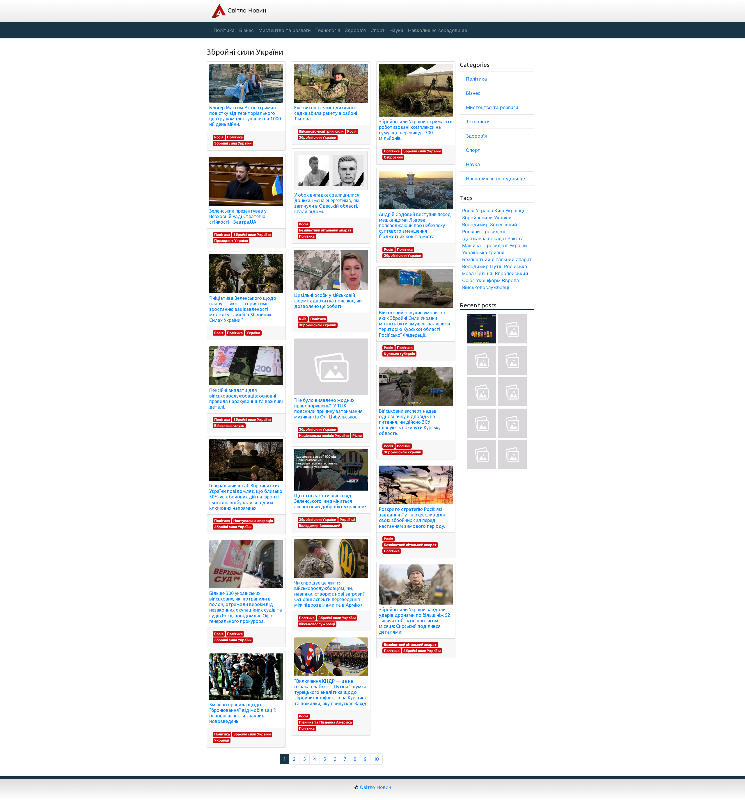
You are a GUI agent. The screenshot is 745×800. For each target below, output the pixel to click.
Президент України (231, 240)
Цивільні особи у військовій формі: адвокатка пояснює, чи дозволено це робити (328, 301)
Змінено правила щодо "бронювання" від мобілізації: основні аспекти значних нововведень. (242, 713)
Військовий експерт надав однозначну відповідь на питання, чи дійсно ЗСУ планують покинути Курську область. (410, 422)
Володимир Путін (482, 266)
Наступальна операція (253, 521)
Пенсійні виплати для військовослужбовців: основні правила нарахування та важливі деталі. (246, 399)
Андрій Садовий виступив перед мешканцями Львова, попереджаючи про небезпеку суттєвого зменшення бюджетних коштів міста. (415, 225)
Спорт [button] (377, 30)
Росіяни (403, 446)
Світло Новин (246, 10)
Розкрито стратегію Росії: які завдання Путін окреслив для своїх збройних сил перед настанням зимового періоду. (412, 518)
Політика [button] (224, 30)
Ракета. (516, 238)
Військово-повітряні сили (321, 131)
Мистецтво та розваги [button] (284, 30)
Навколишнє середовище (495, 178)
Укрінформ (488, 280)
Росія (219, 137)
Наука (473, 164)
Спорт (473, 150)
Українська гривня (483, 252)
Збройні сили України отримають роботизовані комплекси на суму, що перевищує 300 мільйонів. (415, 130)
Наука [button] (396, 30)
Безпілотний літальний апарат (325, 230)
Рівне (357, 435)
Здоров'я (476, 136)
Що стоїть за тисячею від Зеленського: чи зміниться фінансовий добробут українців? (330, 501)
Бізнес (473, 93)
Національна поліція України (324, 435)
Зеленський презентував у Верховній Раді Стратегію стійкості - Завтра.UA (238, 216)
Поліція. (484, 273)
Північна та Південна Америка (325, 722)
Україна (253, 333)
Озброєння (393, 157)
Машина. (472, 245)
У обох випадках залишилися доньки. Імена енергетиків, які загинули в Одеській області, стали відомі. (326, 203)
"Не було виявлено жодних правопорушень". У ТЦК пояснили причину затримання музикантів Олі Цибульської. (328, 409)
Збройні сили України (232, 143)
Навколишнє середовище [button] (437, 30)
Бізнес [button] (246, 30)
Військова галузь (229, 425)
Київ (302, 319)
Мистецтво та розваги (492, 107)
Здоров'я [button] (355, 30)
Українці (221, 740)
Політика (235, 137)
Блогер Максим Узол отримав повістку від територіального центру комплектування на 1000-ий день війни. (246, 116)
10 (376, 759)
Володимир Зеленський (319, 525)
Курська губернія (399, 354)
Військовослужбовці (317, 624)
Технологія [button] (327, 30)
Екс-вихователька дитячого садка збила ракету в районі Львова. (325, 113)
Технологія (478, 121)
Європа (510, 280)
